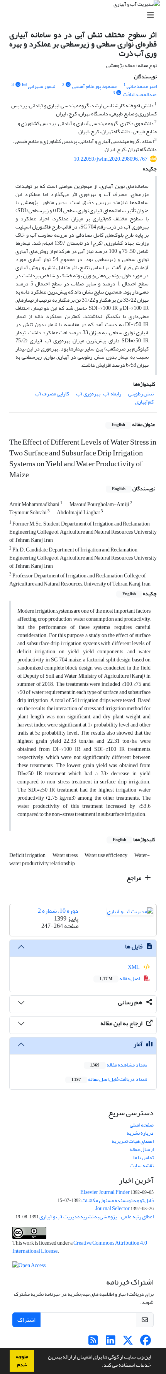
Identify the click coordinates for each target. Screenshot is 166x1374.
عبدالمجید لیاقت (140, 94)
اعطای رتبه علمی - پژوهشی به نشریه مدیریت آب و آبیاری (96, 1216)
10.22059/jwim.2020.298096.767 (110, 159)
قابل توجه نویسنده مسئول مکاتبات (117, 1200)
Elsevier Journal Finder (105, 1192)
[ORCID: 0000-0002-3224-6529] (119, 93)
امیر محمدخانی (142, 86)
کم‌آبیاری (144, 402)
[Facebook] (145, 1342)
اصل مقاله (120, 978)
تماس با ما (143, 1157)
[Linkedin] (110, 1342)
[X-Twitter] (128, 1342)
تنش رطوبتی (141, 393)
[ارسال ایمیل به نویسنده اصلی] (24, 85)
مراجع (134, 878)
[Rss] (93, 1342)
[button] (100, 1366)
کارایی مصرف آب (52, 393)
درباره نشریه (140, 1133)
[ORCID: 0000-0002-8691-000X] (68, 85)
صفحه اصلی (142, 1125)
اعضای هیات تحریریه (133, 1141)
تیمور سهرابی (41, 86)
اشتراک (26, 1320)
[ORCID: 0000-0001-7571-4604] (18, 85)
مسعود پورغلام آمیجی (94, 86)
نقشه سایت (142, 1165)
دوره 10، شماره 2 (58, 911)
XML (134, 967)
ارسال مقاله (141, 1149)
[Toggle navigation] (85, 15)
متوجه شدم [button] (22, 1360)
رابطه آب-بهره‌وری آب (98, 393)
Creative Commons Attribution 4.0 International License (79, 1247)
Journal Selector (112, 1208)
